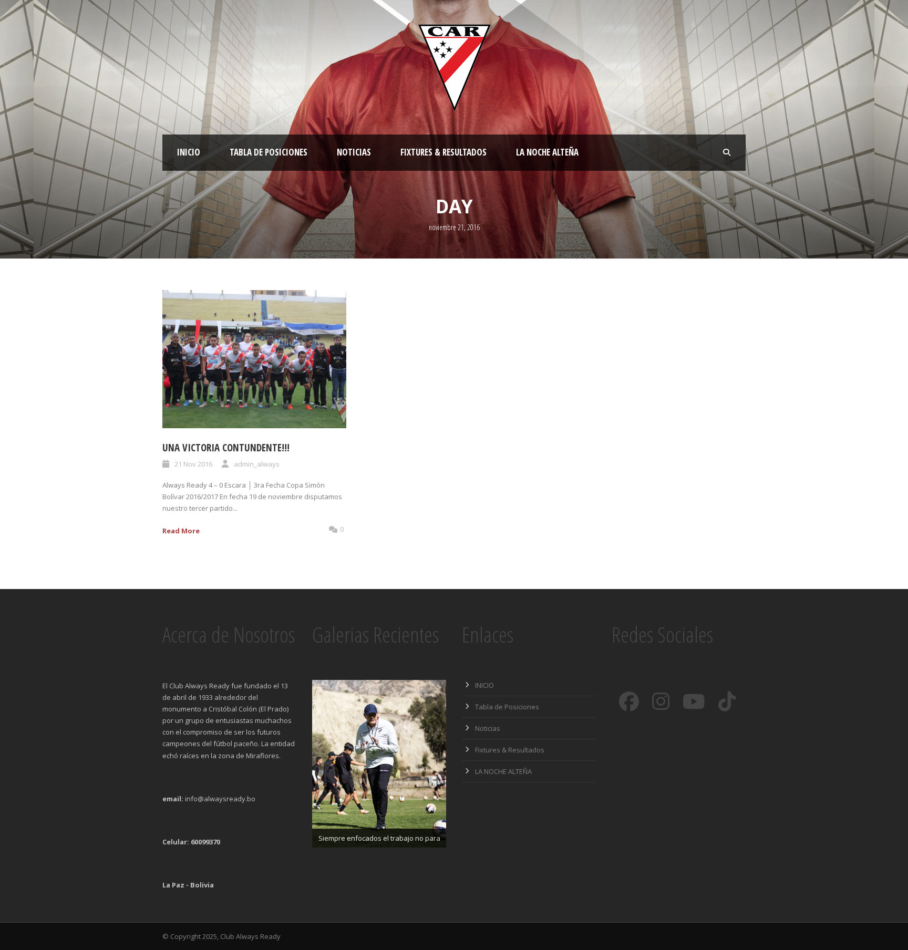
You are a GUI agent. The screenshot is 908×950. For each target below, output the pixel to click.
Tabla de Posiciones (268, 152)
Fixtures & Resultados (443, 152)
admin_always (257, 464)
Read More (181, 530)
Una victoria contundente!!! (226, 448)
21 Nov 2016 (193, 464)
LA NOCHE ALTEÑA (547, 152)
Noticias (354, 152)
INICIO (188, 152)
